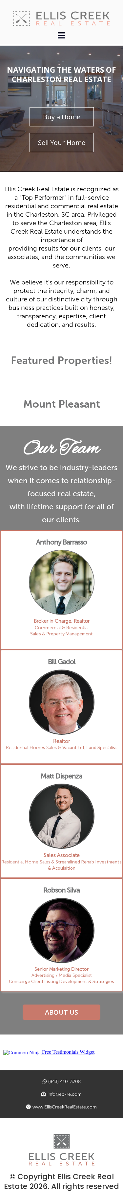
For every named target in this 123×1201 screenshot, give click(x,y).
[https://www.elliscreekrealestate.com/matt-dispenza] (61, 816)
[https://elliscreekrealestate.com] (61, 18)
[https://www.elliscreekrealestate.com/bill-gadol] (61, 702)
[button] (61, 36)
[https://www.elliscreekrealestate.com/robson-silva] (61, 930)
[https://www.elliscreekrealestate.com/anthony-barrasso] (61, 582)
